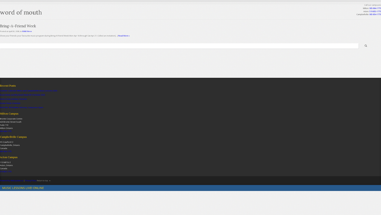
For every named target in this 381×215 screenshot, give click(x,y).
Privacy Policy (30, 180)
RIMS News (27, 31)
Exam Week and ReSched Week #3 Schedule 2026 (22, 94)
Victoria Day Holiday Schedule (13, 99)
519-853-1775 (6, 171)
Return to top (42, 180)
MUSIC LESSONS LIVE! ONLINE (23, 188)
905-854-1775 (6, 151)
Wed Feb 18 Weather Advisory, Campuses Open (21, 107)
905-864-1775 (375, 8)
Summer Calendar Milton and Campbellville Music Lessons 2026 (28, 90)
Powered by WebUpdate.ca (11, 180)
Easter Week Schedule (10, 103)
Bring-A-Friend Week (18, 26)
